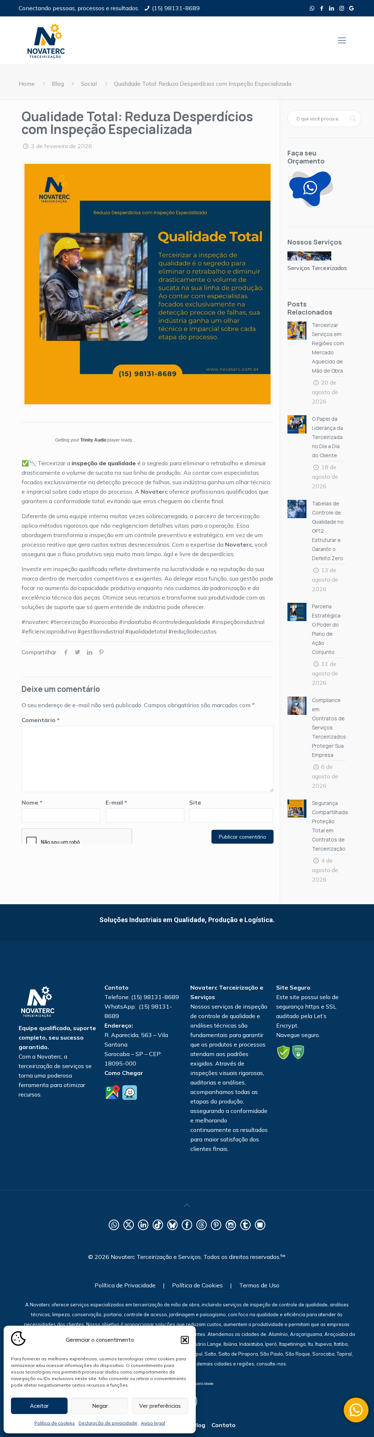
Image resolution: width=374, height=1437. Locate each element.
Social (89, 83)
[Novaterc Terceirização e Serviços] (46, 40)
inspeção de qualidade (104, 463)
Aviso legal (153, 1423)
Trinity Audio (93, 440)
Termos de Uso (259, 1285)
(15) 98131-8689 (176, 8)
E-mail (116, 802)
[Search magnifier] (353, 118)
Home (27, 83)
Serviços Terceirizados (317, 267)
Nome (32, 802)
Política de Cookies (197, 1285)
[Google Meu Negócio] (351, 8)
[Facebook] (322, 8)
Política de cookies (54, 1423)
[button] (184, 1340)
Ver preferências (160, 1405)
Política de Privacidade (125, 1285)
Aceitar (39, 1405)
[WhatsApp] (312, 8)
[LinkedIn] (332, 8)
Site (195, 802)
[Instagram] (342, 8)
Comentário (41, 720)
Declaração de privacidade (108, 1423)
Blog (58, 83)
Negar (100, 1405)
